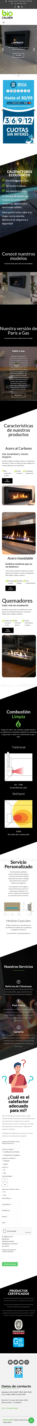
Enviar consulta (10, 1264)
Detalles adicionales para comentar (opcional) (9, 1250)
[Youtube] (18, 6)
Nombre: (4, 1216)
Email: (3, 1222)
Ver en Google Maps (9, 1408)
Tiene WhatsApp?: (7, 1176)
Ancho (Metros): (6, 1198)
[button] (3, 22)
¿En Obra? (5, 1167)
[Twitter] (15, 1362)
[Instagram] (22, 6)
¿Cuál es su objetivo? (8, 1149)
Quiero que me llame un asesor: (11, 1189)
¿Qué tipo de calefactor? (9, 1158)
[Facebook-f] (15, 6)
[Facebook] (10, 1362)
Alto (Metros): (6, 1210)
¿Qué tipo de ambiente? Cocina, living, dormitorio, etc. (11, 1142)
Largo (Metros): (6, 1204)
